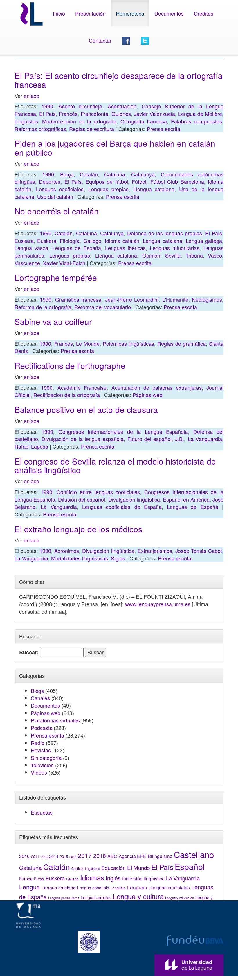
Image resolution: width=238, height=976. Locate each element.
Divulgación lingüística (134, 499)
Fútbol (139, 181)
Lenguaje (118, 888)
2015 (64, 856)
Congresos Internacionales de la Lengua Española (123, 431)
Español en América (186, 499)
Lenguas (137, 887)
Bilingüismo (160, 856)
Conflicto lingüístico (85, 868)
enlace (31, 95)
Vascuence (27, 263)
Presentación (90, 13)
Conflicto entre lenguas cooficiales (98, 492)
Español (190, 866)
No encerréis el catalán (57, 211)
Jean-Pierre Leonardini (131, 299)
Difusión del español (81, 499)
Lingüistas (26, 121)
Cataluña (114, 174)
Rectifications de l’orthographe (70, 365)
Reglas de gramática (181, 343)
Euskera (46, 240)
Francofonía (94, 113)
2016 (72, 856)
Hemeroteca (130, 13)
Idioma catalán (122, 240)
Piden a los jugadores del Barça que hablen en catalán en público (115, 147)
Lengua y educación (179, 897)
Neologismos (207, 299)
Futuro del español (149, 439)
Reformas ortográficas (40, 128)
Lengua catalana (162, 240)
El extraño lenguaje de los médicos (78, 529)
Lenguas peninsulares (63, 897)
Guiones (121, 113)
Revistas (41, 750)
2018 (99, 855)
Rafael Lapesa (31, 446)
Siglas (118, 558)
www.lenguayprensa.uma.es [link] (157, 604)
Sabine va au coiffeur (53, 321)
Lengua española (93, 887)
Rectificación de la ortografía (66, 394)
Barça (67, 174)
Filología (70, 240)
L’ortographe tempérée (56, 277)
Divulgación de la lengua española (83, 439)
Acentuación (122, 106)
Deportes (49, 181)
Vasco (215, 255)
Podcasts (41, 727)
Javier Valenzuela (154, 113)
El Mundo (138, 867)
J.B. (179, 439)
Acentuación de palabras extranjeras (156, 387)
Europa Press (31, 879)
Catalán (89, 174)
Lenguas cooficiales (60, 189)
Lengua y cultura (138, 896)
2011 (35, 856)
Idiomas (92, 877)
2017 (85, 855)
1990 (47, 106)
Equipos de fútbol (107, 181)
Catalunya (143, 174)
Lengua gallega (204, 240)
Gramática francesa (78, 299)
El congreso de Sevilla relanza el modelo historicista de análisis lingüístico (115, 465)
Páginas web (147, 394)
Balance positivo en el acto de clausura (86, 409)
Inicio (59, 13)
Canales (40, 698)
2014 (53, 856)
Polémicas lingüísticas (128, 343)
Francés (68, 113)
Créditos (203, 13)
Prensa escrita (163, 128)
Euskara (24, 240)
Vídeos (39, 772)
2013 (44, 857)
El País (47, 113)
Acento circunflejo (80, 106)
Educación (113, 867)
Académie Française (82, 387)
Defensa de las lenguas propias (164, 233)
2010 (24, 856)
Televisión (42, 765)
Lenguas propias (108, 189)
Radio (37, 742)
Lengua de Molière (200, 113)
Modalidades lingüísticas (79, 558)
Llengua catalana (154, 189)
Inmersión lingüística (143, 878)
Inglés (113, 878)
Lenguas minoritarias (174, 248)
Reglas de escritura (91, 128)
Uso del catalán (55, 196)
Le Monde (88, 343)
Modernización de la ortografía (79, 121)
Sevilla (173, 255)
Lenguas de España (76, 248)
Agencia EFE (132, 856)
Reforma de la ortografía (43, 307)
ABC (112, 856)
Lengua (29, 886)
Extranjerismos (155, 550)
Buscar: (29, 652)
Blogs (37, 690)
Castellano (194, 854)
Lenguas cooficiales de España (122, 506)
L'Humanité (175, 299)
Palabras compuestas (196, 121)
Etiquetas (42, 812)
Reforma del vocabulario (102, 307)
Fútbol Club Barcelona (177, 181)
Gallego (92, 240)
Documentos (169, 13)
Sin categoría (46, 757)
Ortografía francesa (143, 121)
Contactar (100, 40)
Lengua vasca (31, 248)
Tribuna (194, 255)
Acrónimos (66, 550)
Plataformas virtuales (55, 720)
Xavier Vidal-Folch (64, 263)
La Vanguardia (205, 439)
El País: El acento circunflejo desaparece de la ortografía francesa (119, 80)
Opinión (151, 255)
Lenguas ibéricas (125, 248)
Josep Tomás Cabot (198, 550)
